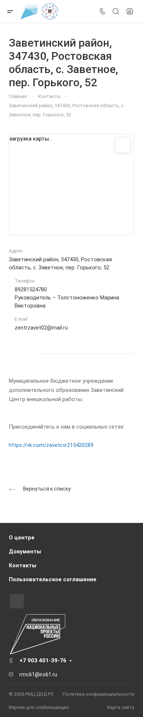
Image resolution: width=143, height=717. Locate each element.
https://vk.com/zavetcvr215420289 (51, 445)
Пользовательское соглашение (52, 579)
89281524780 (31, 289)
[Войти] (129, 11)
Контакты (22, 565)
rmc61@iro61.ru (38, 674)
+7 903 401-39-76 (42, 660)
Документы (25, 551)
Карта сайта (120, 707)
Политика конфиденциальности (98, 694)
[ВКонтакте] (16, 354)
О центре (21, 537)
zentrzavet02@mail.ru (41, 327)
